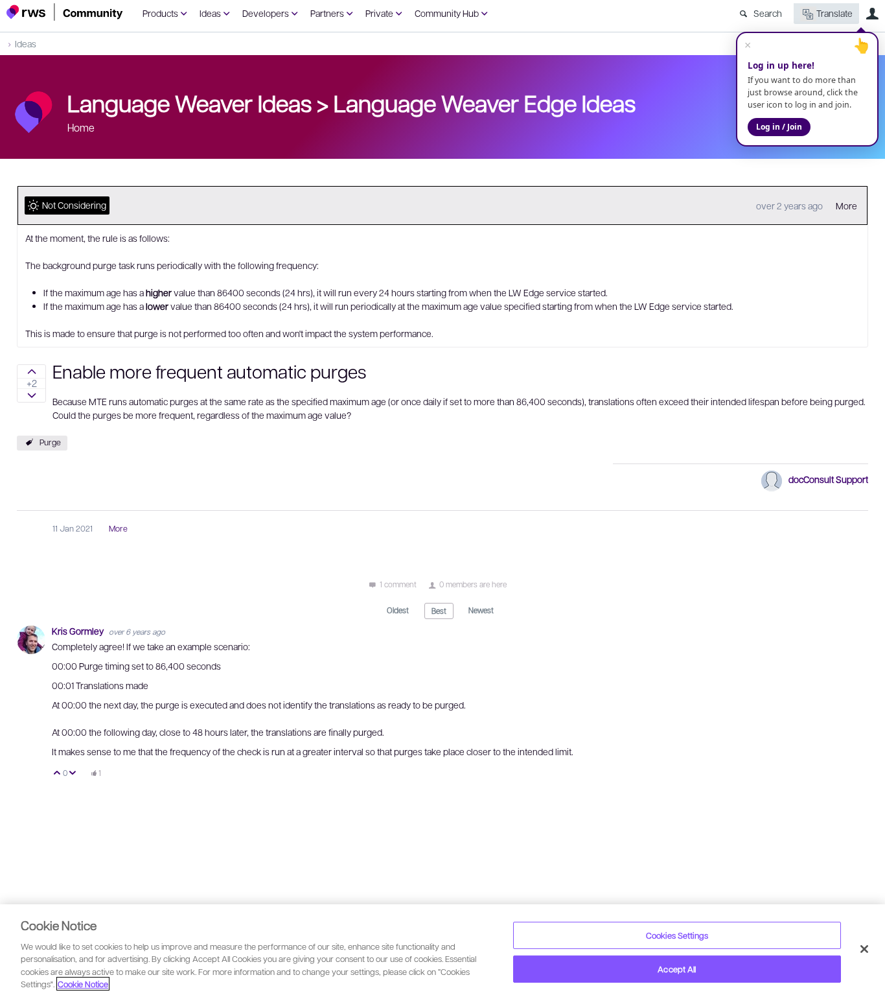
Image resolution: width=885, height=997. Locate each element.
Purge (50, 442)
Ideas (210, 13)
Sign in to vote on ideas (31, 371)
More (846, 205)
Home (81, 127)
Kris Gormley (79, 631)
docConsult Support (828, 479)
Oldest (398, 610)
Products (160, 13)
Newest (481, 610)
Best (438, 610)
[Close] (864, 949)
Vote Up (57, 773)
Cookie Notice (83, 983)
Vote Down (72, 773)
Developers (265, 13)
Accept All (677, 968)
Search (767, 13)
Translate (834, 13)
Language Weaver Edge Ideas (485, 102)
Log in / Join (779, 126)
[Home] (64, 12)
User (872, 13)
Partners (327, 13)
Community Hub (447, 13)
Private (379, 13)
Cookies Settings (677, 935)
